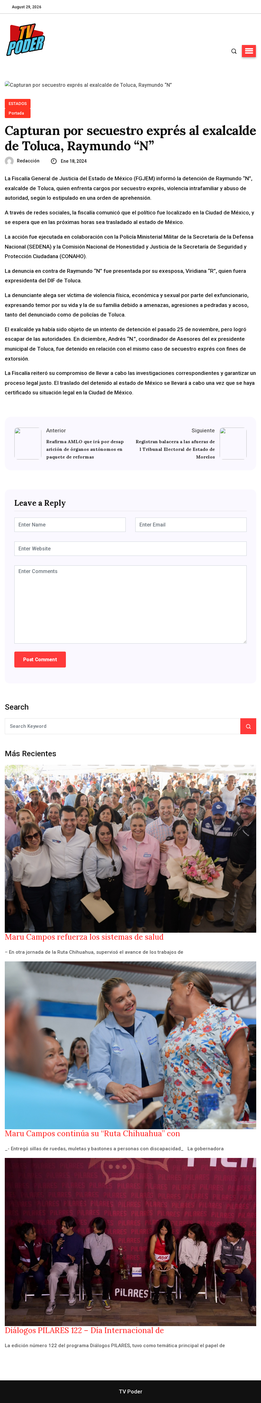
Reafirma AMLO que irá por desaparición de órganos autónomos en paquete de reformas (85, 449)
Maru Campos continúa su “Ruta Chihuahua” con (92, 1133)
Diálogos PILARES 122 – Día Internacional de (84, 1330)
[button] (249, 51)
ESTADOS (18, 103)
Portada (16, 113)
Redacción (28, 160)
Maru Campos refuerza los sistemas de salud (84, 937)
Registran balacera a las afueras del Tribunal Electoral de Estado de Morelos (175, 449)
